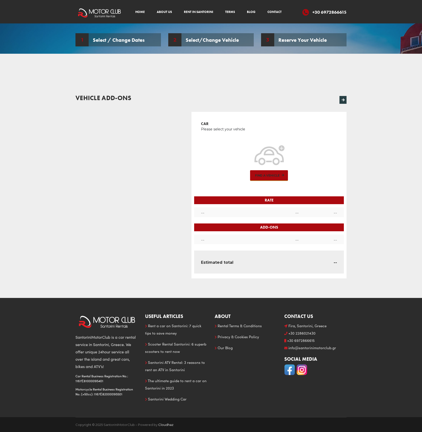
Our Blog (225, 347)
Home (140, 12)
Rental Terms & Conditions (239, 325)
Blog (251, 12)
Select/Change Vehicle (212, 40)
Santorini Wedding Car (167, 399)
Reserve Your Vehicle (302, 40)
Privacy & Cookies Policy (238, 336)
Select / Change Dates (119, 40)
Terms (230, 12)
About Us (164, 12)
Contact (274, 12)
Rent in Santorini (198, 12)
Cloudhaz (165, 425)
